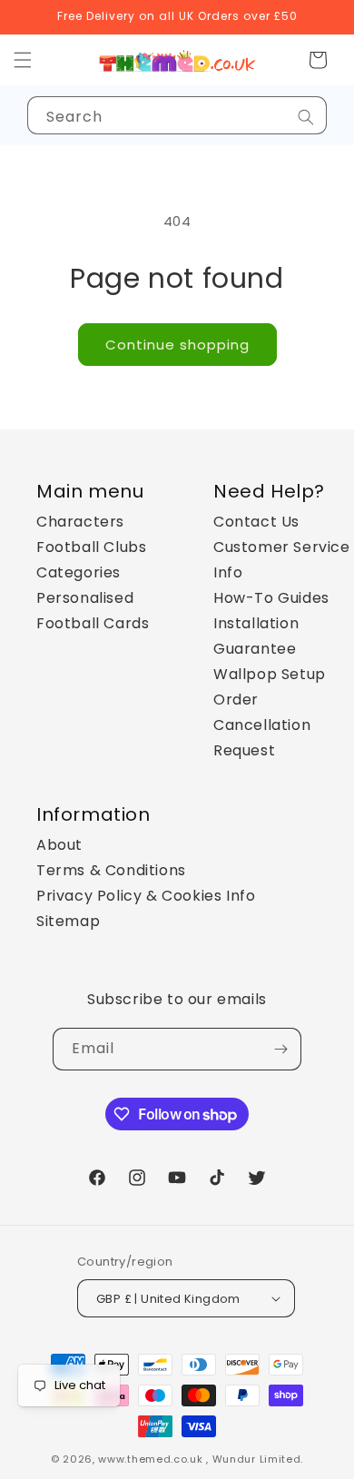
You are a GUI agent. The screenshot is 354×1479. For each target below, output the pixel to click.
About (59, 844)
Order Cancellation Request (261, 725)
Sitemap (68, 921)
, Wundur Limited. (254, 1459)
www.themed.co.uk (150, 1459)
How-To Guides (271, 597)
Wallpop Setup (269, 674)
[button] (318, 60)
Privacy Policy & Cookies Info (145, 895)
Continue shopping (177, 344)
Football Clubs (91, 547)
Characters (80, 521)
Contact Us (256, 521)
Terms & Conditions (111, 870)
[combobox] (177, 115)
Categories (78, 572)
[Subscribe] (280, 1049)
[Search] (306, 117)
